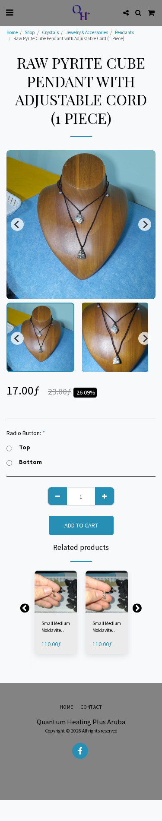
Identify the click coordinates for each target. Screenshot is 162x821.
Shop (30, 32)
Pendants (124, 32)
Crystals (50, 32)
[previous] (17, 224)
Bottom (30, 462)
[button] (9, 12)
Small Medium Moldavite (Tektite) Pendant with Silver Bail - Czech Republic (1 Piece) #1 (55, 627)
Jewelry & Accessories (87, 32)
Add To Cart (58, 607)
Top (24, 447)
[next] (144, 224)
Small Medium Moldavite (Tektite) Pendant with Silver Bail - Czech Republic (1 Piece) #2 (106, 627)
